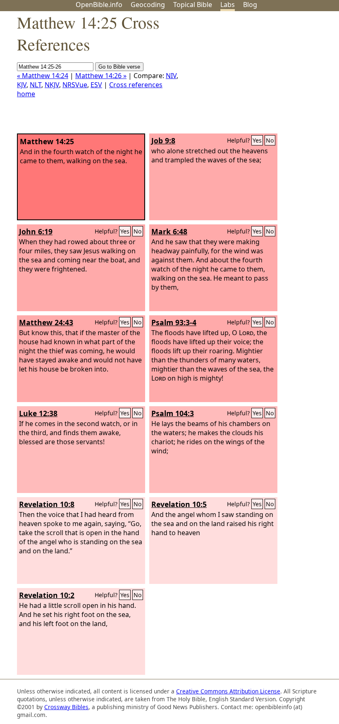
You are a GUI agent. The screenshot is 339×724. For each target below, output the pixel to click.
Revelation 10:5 (179, 504)
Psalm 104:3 (172, 413)
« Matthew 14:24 (42, 75)
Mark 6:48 (169, 231)
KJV (21, 84)
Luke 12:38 (38, 413)
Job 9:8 (163, 140)
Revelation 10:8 (46, 504)
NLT (35, 84)
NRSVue (74, 84)
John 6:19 (36, 231)
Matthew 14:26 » (101, 75)
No (270, 140)
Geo (148, 4)
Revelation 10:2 (46, 595)
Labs (227, 4)
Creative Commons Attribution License (228, 691)
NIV (171, 75)
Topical (192, 4)
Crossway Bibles (66, 707)
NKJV (52, 84)
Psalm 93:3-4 (173, 322)
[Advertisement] (255, 75)
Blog (250, 4)
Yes (257, 140)
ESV (96, 84)
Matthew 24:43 (46, 322)
